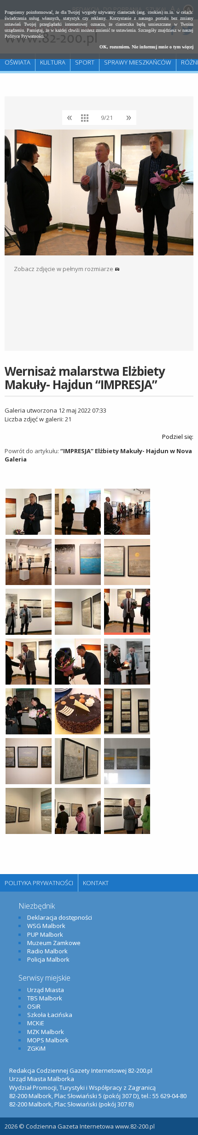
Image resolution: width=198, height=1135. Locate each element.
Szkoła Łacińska (49, 1015)
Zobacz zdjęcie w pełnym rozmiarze (64, 269)
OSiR (34, 1006)
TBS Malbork (44, 998)
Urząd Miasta (45, 990)
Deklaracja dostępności (59, 917)
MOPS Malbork (48, 1040)
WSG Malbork (46, 926)
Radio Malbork (47, 951)
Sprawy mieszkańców (137, 62)
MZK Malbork (45, 1032)
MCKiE (35, 1023)
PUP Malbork (45, 934)
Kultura (52, 62)
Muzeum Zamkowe (54, 943)
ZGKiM (36, 1048)
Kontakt (96, 883)
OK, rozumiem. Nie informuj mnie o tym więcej (146, 46)
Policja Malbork (48, 959)
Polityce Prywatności (24, 36)
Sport (84, 62)
